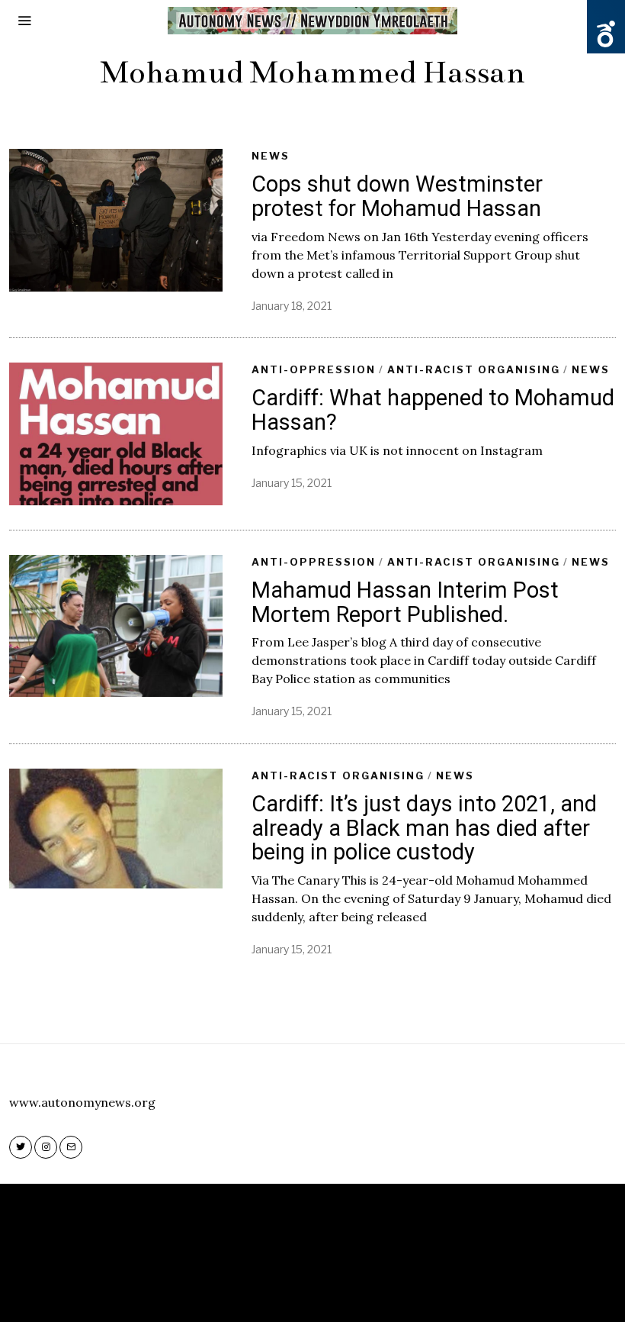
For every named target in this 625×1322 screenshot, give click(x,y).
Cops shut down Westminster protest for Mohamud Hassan (397, 196)
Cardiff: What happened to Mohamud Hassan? (433, 410)
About (302, 1287)
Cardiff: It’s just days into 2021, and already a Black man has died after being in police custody (424, 828)
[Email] (70, 1147)
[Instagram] (45, 1147)
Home (253, 1287)
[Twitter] (20, 1147)
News (271, 156)
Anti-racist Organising (473, 369)
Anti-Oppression (314, 369)
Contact (361, 1287)
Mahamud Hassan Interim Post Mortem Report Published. (405, 602)
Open (606, 34)
